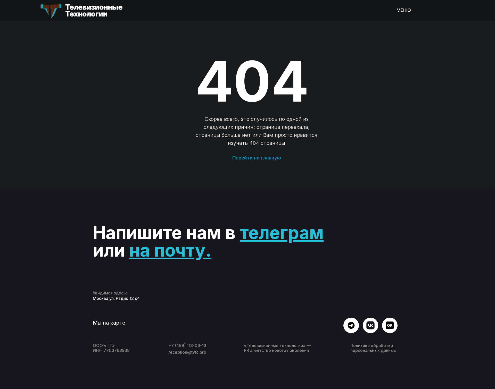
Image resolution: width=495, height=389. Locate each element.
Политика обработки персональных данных (373, 348)
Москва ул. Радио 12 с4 (116, 298)
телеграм (282, 232)
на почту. (170, 250)
